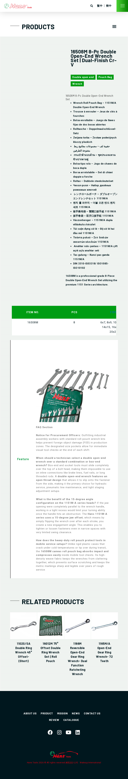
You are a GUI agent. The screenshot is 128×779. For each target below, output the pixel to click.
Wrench (77, 83)
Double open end (83, 77)
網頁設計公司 (72, 762)
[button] (114, 26)
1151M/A (116, 312)
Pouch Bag (105, 77)
